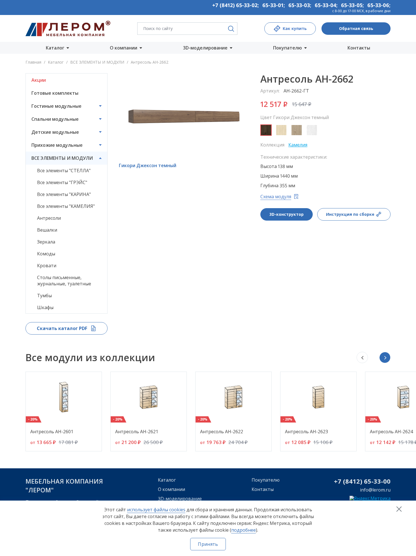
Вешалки (47, 230)
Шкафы (45, 307)
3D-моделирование (180, 498)
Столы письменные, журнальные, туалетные (64, 280)
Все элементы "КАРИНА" (64, 194)
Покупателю (266, 480)
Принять (208, 544)
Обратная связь (356, 28)
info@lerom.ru (375, 490)
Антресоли (49, 218)
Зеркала (46, 242)
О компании (171, 489)
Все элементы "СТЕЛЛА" (64, 170)
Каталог (56, 62)
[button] (385, 357)
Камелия (297, 145)
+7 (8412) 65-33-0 (360, 481)
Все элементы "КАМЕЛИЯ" (66, 206)
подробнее (243, 530)
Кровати (46, 265)
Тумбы (44, 295)
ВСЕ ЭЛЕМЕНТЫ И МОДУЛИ (97, 62)
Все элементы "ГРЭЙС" (62, 182)
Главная (33, 62)
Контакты (359, 48)
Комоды (46, 254)
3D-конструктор (286, 214)
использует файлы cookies (156, 510)
